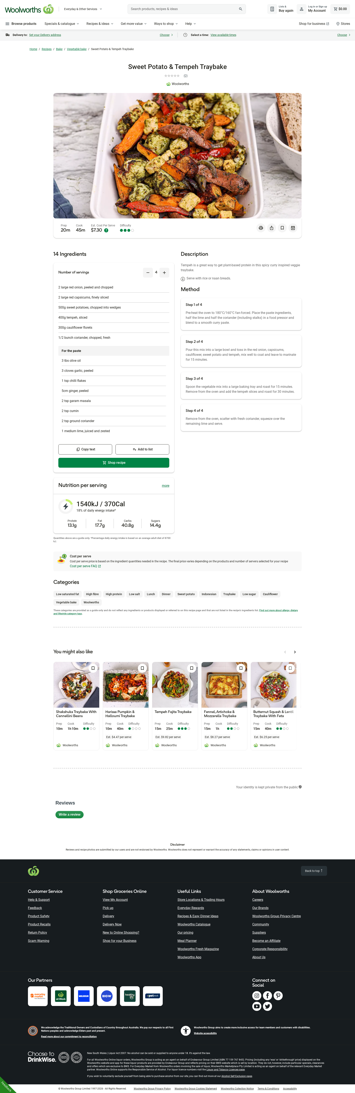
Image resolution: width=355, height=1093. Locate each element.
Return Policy (37, 933)
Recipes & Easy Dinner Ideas (198, 916)
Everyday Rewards (191, 908)
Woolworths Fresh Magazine (198, 949)
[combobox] (187, 9)
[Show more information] (106, 230)
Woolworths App (189, 957)
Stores (345, 24)
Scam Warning (38, 941)
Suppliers (259, 933)
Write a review (71, 815)
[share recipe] (271, 227)
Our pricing (185, 933)
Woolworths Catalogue (194, 924)
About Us (258, 957)
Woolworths (180, 84)
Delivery (108, 916)
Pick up (108, 908)
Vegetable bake (76, 49)
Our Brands (260, 908)
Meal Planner (187, 941)
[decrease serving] (148, 273)
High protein (114, 594)
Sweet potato (186, 594)
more (165, 486)
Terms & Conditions (268, 1088)
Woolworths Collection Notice (237, 1088)
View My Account (115, 900)
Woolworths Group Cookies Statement (196, 1088)
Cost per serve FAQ (83, 566)
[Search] (240, 9)
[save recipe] (282, 227)
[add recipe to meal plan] (292, 227)
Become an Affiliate (266, 941)
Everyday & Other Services (80, 9)
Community (260, 924)
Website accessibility (205, 1033)
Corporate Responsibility (270, 949)
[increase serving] (164, 273)
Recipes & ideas (97, 24)
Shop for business (312, 24)
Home (33, 49)
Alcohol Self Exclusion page (236, 1076)
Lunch (151, 594)
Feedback (35, 908)
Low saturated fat (67, 594)
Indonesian (209, 594)
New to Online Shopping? (121, 933)
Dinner (166, 594)
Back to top (312, 871)
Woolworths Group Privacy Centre (276, 916)
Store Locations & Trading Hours (201, 900)
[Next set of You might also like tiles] (295, 652)
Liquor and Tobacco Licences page (225, 1069)
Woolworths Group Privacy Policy (152, 1088)
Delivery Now (112, 924)
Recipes (47, 49)
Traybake (229, 594)
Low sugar (249, 594)
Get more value (132, 24)
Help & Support (39, 900)
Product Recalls (39, 924)
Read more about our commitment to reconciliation (69, 1036)
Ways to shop (164, 24)
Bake (59, 49)
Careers (257, 900)
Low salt (134, 594)
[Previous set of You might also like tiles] (285, 652)
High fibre (92, 594)
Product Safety (39, 916)
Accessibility (290, 1088)
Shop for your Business (119, 941)
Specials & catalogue (60, 24)
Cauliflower (270, 594)
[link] (177, 75)
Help (188, 24)
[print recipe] (260, 227)
